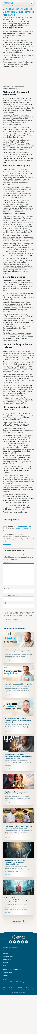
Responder (7, 544)
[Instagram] (18, 941)
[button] (31, 2)
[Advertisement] (18, 1014)
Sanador (5, 975)
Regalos (5, 962)
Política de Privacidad (10, 982)
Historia (5, 953)
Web (4, 603)
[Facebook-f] (10, 941)
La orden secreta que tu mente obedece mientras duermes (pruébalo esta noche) (18, 720)
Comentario (8, 562)
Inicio (4, 951)
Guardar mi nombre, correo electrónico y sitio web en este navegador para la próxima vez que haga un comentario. (18, 613)
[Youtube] (14, 941)
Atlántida (28, 55)
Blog (4, 965)
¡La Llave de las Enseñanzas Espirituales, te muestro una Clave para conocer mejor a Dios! (18, 756)
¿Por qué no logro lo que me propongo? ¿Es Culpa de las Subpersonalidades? (15, 862)
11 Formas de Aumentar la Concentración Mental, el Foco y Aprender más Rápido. (16, 900)
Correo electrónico (10, 595)
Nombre (6, 588)
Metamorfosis (7, 972)
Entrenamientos (8, 956)
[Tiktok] (22, 941)
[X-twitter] (26, 941)
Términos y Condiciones (24, 982)
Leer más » (8, 661)
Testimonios (7, 959)
